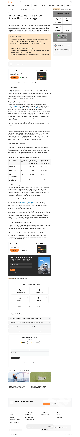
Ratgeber (35, 5)
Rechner (43, 5)
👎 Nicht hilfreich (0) (35, 342)
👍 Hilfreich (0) (24, 342)
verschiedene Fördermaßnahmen (15, 91)
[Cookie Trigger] (65, 434)
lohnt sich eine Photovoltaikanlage (27, 202)
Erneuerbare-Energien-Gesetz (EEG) (30, 107)
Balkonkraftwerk (60, 5)
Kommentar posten (15, 357)
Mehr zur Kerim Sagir (58, 53)
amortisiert (47, 214)
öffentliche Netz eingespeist (14, 106)
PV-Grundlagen (11, 5)
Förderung (27, 5)
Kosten (19, 5)
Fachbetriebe (68, 5)
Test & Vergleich (52, 5)
